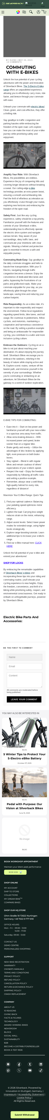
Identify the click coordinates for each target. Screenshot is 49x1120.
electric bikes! (38, 106)
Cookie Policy (24, 1097)
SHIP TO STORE (11, 891)
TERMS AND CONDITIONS (16, 972)
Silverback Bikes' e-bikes (18, 573)
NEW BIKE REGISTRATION (16, 962)
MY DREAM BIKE (13, 899)
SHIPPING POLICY (12, 990)
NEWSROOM (10, 1028)
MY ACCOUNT (10, 888)
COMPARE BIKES (12, 902)
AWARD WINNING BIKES (16, 1025)
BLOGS (7, 1032)
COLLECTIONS (11, 895)
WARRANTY (9, 965)
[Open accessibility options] (31, 4)
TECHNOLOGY (11, 1021)
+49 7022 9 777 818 (24, 919)
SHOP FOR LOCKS (13, 563)
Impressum (10, 1094)
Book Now (13, 872)
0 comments (15, 62)
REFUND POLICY (12, 980)
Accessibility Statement (31, 1094)
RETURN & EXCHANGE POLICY (18, 987)
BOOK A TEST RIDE (13, 1050)
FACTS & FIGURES (12, 1018)
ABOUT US (9, 1007)
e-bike (32, 188)
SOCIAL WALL (10, 1035)
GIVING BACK (10, 1014)
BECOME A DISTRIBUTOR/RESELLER (21, 1046)
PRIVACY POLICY (12, 976)
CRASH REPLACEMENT (15, 994)
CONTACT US (10, 941)
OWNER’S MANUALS (14, 969)
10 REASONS (10, 1010)
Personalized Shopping (17, 949)
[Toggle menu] (2, 12)
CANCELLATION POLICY (15, 983)
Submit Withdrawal (24, 1114)
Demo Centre (11, 945)
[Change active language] (43, 4)
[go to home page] (13, 4)
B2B (6, 1043)
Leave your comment (24, 699)
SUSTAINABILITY (12, 1039)
